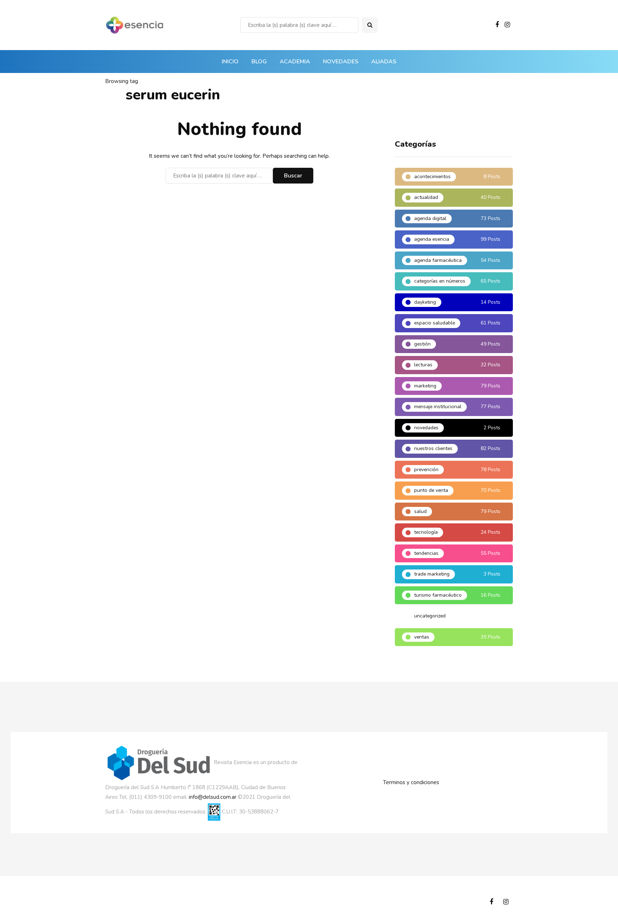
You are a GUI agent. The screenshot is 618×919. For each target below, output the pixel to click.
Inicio (230, 61)
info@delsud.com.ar (212, 797)
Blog (259, 61)
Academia (295, 61)
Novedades (340, 61)
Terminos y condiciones (411, 782)
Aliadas (383, 61)
